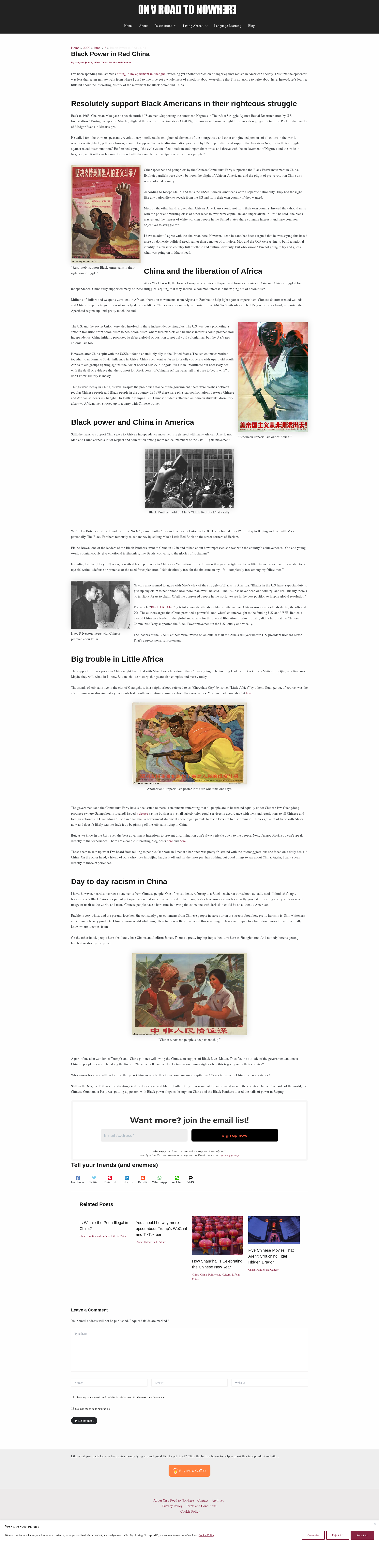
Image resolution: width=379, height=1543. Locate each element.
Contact (202, 1500)
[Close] (374, 1523)
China (195, 1274)
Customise (313, 1535)
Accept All (362, 1535)
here (249, 693)
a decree (142, 813)
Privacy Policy (172, 1506)
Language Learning (227, 25)
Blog (251, 25)
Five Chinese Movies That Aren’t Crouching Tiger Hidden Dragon (271, 1256)
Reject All (337, 1535)
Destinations (163, 25)
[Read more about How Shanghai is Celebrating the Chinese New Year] (217, 1235)
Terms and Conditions (201, 1506)
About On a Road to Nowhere (173, 1500)
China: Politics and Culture (116, 62)
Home (128, 25)
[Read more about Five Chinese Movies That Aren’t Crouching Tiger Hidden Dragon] (274, 1229)
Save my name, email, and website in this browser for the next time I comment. (120, 1397)
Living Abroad (193, 25)
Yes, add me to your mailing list (92, 1409)
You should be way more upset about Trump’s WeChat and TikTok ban (161, 1228)
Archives (218, 1500)
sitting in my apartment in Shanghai (142, 73)
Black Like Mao (162, 607)
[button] (174, 26)
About (143, 25)
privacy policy (230, 1155)
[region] (189, 1531)
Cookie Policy (206, 1535)
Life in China (118, 1236)
